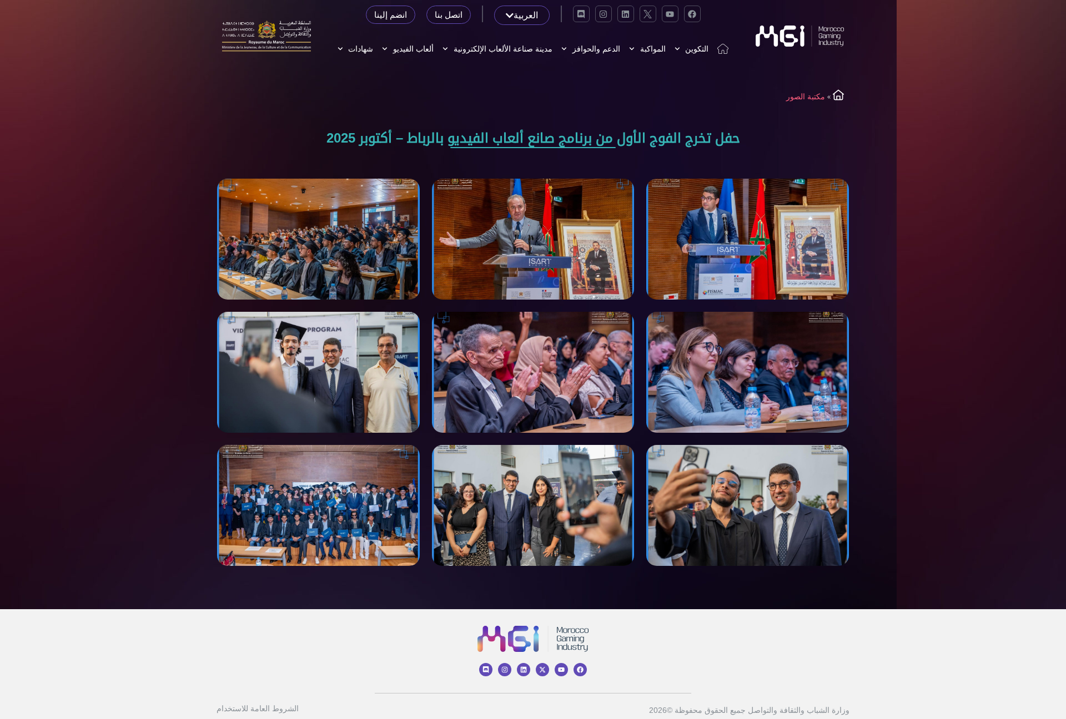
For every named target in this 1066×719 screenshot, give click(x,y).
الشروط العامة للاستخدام (258, 708)
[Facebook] (692, 14)
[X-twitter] (542, 669)
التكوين (696, 48)
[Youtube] (670, 14)
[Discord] (581, 14)
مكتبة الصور (805, 96)
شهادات (360, 48)
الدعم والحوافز (596, 48)
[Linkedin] (625, 14)
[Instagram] (603, 14)
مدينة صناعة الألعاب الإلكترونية (503, 48)
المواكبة (653, 48)
